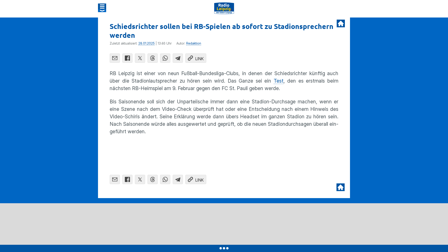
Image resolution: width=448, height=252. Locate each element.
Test (279, 81)
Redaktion (193, 43)
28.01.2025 (146, 43)
